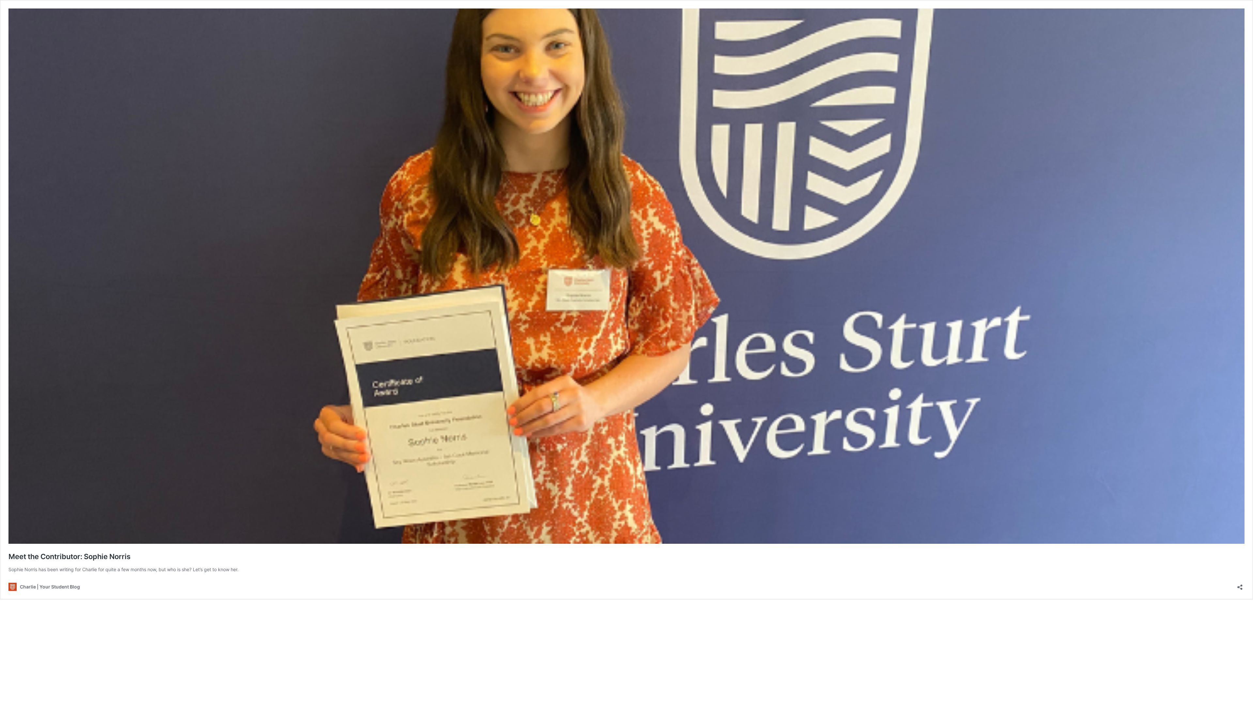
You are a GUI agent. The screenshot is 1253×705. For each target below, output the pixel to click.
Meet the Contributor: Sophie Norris (69, 556)
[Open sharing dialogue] (1240, 585)
